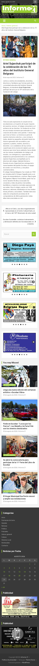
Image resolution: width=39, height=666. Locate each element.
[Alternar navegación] (4, 20)
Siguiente (33, 252)
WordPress (26, 663)
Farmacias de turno (8, 520)
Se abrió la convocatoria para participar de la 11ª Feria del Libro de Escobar (19, 462)
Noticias (4, 526)
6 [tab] (24, 264)
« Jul (3, 587)
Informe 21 (20, 77)
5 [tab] (21, 264)
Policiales (5, 531)
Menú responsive (35, 2)
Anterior (5, 252)
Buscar (34, 234)
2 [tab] (14, 264)
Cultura (4, 537)
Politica (4, 529)
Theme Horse (30, 660)
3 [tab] (17, 264)
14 (24, 572)
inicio (3, 517)
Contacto (5, 546)
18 (9, 576)
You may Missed (11, 362)
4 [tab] (19, 264)
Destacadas (6, 543)
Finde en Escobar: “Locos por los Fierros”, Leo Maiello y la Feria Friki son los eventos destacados (18, 426)
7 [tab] (26, 264)
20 (19, 576)
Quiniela (4, 523)
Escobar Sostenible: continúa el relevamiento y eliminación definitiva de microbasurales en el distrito (18, 222)
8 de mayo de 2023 (9, 77)
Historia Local (6, 540)
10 (4, 572)
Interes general (9, 60)
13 (19, 572)
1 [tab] (12, 264)
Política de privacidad (9, 660)
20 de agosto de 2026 (10, 395)
